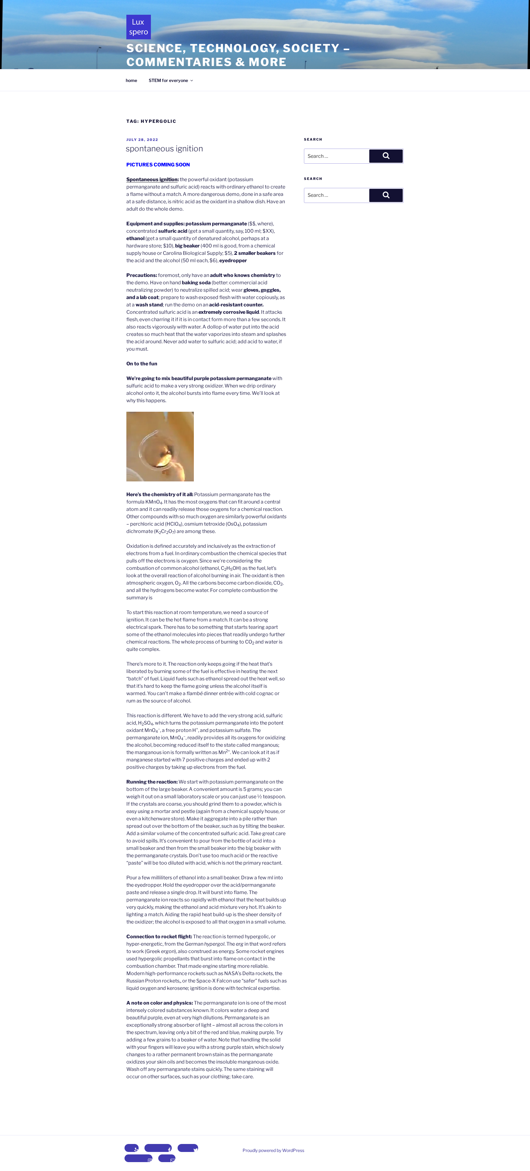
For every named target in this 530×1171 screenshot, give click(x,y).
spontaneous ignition (164, 148)
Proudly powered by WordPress (273, 1150)
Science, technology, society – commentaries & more (238, 55)
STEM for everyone (168, 80)
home (131, 80)
